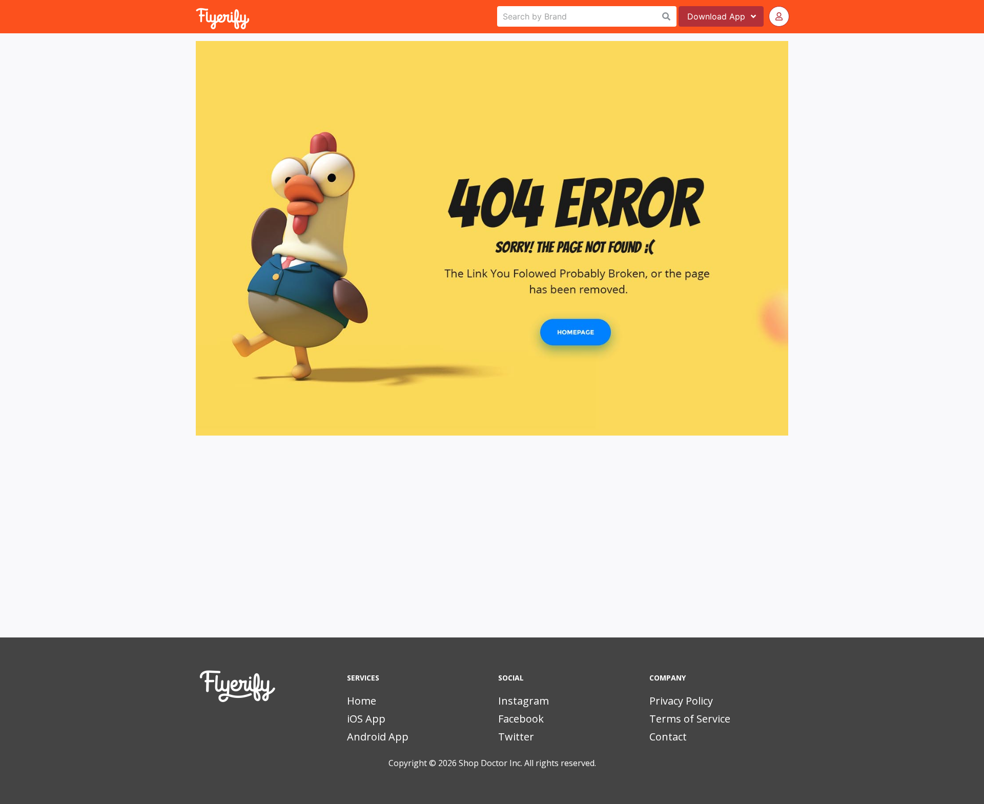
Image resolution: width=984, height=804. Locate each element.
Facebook (521, 719)
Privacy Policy (681, 701)
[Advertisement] (491, 550)
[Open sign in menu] (779, 16)
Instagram (523, 701)
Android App (377, 737)
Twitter (516, 737)
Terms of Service (689, 719)
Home (361, 701)
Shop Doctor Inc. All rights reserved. (527, 763)
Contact (668, 737)
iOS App (366, 719)
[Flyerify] (197, 16)
